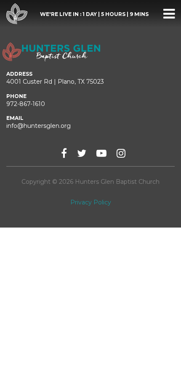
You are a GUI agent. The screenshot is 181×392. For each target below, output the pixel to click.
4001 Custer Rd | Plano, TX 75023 (55, 81)
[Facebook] (64, 153)
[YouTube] (101, 153)
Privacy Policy (90, 202)
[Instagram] (121, 153)
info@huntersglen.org (38, 126)
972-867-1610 (25, 104)
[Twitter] (81, 153)
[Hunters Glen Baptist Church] (16, 13)
